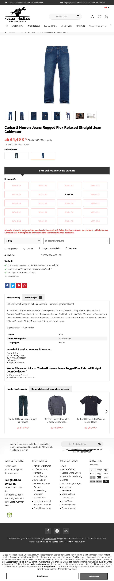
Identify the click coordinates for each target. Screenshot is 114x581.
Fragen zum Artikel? (50, 248)
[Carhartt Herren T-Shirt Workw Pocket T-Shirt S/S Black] (90, 405)
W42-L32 (95, 203)
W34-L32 (16, 212)
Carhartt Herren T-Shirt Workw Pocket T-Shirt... (91, 420)
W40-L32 (42, 185)
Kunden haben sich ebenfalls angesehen (50, 389)
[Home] (6, 26)
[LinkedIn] (66, 531)
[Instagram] (57, 531)
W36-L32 (95, 212)
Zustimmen (42, 576)
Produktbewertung (42, 508)
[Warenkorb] (106, 17)
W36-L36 (42, 221)
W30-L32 (69, 185)
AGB (64, 466)
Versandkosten (69, 504)
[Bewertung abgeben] (57, 136)
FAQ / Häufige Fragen (71, 483)
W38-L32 (69, 221)
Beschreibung (13, 297)
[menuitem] (106, 17)
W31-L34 (16, 194)
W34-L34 (42, 212)
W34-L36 (69, 212)
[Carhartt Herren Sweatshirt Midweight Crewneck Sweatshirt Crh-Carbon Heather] (57, 405)
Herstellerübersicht (42, 501)
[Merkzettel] (99, 17)
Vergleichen (12, 249)
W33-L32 (42, 203)
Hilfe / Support (40, 469)
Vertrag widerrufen (42, 466)
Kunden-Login (40, 480)
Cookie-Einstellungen (71, 473)
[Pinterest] (18, 285)
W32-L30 (42, 194)
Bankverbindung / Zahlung (42, 485)
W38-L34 (95, 221)
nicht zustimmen (38, 564)
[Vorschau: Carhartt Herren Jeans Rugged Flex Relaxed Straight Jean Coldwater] (10, 116)
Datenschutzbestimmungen (80, 449)
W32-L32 (95, 194)
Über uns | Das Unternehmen (68, 496)
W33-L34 (69, 203)
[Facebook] (7, 285)
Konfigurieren (94, 576)
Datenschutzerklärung (72, 476)
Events (65, 480)
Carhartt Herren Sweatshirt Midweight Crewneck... (57, 420)
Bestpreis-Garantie (42, 504)
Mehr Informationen (67, 569)
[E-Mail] (24, 285)
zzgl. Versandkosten (21, 144)
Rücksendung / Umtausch (41, 492)
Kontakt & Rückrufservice (40, 475)
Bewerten (72, 248)
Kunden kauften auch (17, 389)
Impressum (67, 487)
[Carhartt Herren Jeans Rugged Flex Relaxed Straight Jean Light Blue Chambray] (23, 405)
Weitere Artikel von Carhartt (22, 377)
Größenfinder (40, 497)
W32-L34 (16, 203)
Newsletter (67, 490)
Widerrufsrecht (68, 508)
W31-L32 (95, 185)
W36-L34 (16, 221)
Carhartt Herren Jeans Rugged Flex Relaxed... (23, 420)
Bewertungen (33, 297)
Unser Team (67, 501)
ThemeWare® (79, 542)
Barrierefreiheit (68, 469)
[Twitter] (13, 285)
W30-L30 (16, 185)
